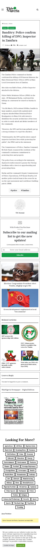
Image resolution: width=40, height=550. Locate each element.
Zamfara (25, 190)
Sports (8, 503)
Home (5, 23)
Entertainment (9, 462)
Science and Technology (11, 499)
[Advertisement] (28, 7)
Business (32, 450)
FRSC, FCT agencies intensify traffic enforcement (9, 365)
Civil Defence (11, 454)
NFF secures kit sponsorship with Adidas (10, 337)
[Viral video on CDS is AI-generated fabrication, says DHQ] (29, 355)
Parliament (22, 491)
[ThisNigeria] (13, 9)
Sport (35, 499)
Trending (20, 507)
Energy (30, 458)
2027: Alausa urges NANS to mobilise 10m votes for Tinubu (28, 345)
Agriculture (9, 446)
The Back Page (19, 503)
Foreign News (10, 470)
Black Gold (8, 450)
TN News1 (8, 45)
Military (9, 483)
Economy (30, 454)
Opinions (33, 487)
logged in (12, 382)
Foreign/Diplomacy (29, 466)
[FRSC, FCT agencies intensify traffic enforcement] (10, 356)
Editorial (11, 458)
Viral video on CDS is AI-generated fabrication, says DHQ (29, 364)
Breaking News (21, 450)
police (14, 190)
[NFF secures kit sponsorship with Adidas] (10, 329)
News (10, 23)
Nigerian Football (10, 487)
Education (20, 458)
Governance (22, 470)
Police (32, 491)
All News (19, 446)
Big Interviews (30, 446)
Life (8, 478)
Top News (30, 503)
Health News (9, 474)
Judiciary (32, 474)
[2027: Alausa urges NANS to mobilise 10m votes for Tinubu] (29, 333)
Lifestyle (16, 478)
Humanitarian (21, 474)
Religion (24, 495)
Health (32, 470)
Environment (21, 462)
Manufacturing (28, 478)
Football (16, 466)
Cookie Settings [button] (9, 545)
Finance (6, 466)
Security (12, 28)
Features (33, 462)
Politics (15, 495)
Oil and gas (23, 487)
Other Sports (10, 491)
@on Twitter (6, 514)
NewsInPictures (28, 483)
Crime (21, 454)
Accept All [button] (20, 545)
